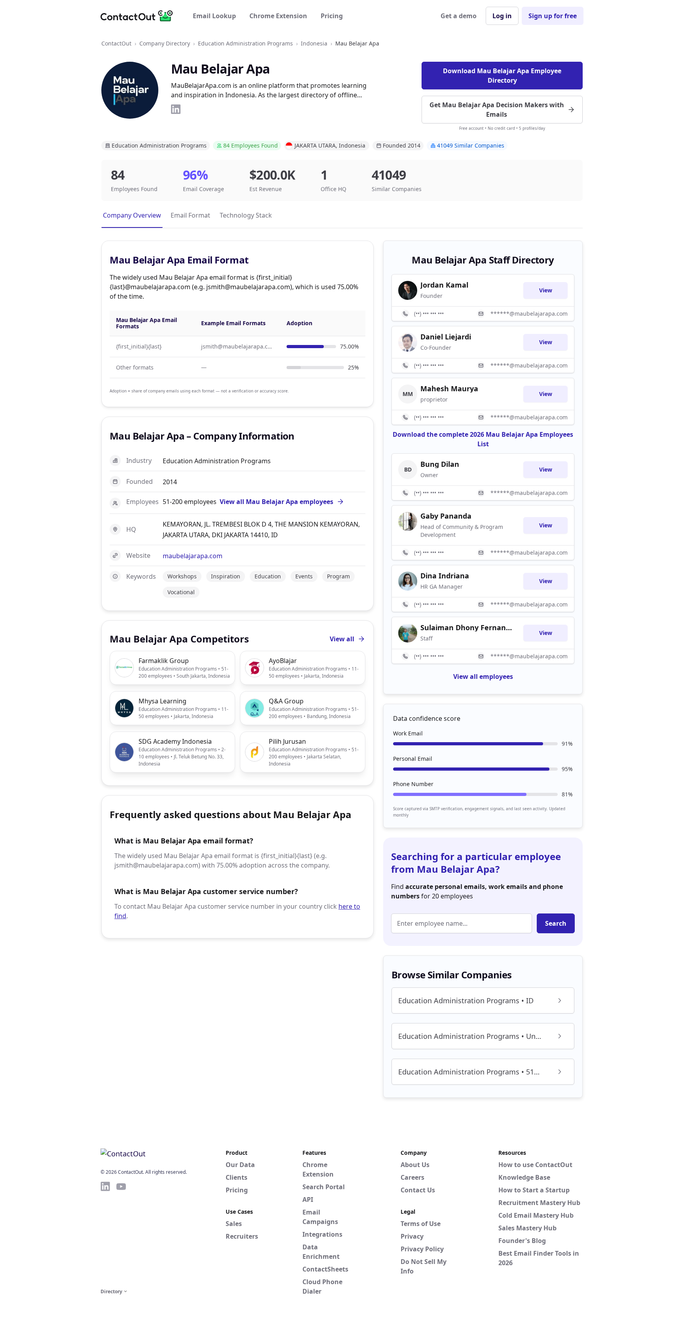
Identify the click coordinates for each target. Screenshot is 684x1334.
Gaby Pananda (445, 516)
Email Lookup (214, 15)
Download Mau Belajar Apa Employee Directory (502, 75)
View (545, 290)
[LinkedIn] (175, 109)
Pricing (332, 15)
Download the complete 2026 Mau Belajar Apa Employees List (483, 439)
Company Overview (132, 215)
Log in (502, 15)
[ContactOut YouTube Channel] (121, 1233)
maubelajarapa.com (192, 555)
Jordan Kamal (444, 285)
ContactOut (116, 43)
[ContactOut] (139, 16)
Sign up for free (552, 15)
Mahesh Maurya (449, 388)
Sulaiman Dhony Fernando (467, 627)
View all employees (483, 676)
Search (555, 923)
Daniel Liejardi (445, 337)
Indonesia (314, 43)
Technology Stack (246, 215)
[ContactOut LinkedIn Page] (105, 1233)
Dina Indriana (444, 576)
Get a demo (459, 15)
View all (342, 639)
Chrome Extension (278, 15)
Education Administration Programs (245, 43)
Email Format (190, 215)
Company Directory (164, 43)
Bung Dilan (439, 464)
